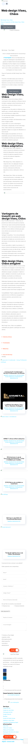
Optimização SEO (18, 376)
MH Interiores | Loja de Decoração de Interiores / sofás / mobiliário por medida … (14, 458)
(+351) (8, 697)
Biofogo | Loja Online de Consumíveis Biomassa (14, 518)
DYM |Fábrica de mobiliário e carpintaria (14, 483)
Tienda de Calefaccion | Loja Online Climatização (14, 553)
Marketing (11, 376)
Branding (6, 375)
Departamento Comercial (11, 693)
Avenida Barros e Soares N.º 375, (14, 682)
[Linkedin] (4, 678)
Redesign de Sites (14, 378)
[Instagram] (4, 674)
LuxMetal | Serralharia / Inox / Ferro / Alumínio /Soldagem (14, 405)
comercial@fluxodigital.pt (12, 695)
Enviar (13, 650)
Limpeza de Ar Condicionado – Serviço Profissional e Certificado (14, 372)
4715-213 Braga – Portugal (10, 684)
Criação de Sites (12, 375)
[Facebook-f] (4, 670)
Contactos (6, 680)
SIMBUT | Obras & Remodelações (14, 439)
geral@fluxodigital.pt (11, 686)
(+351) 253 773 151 (11, 688)
